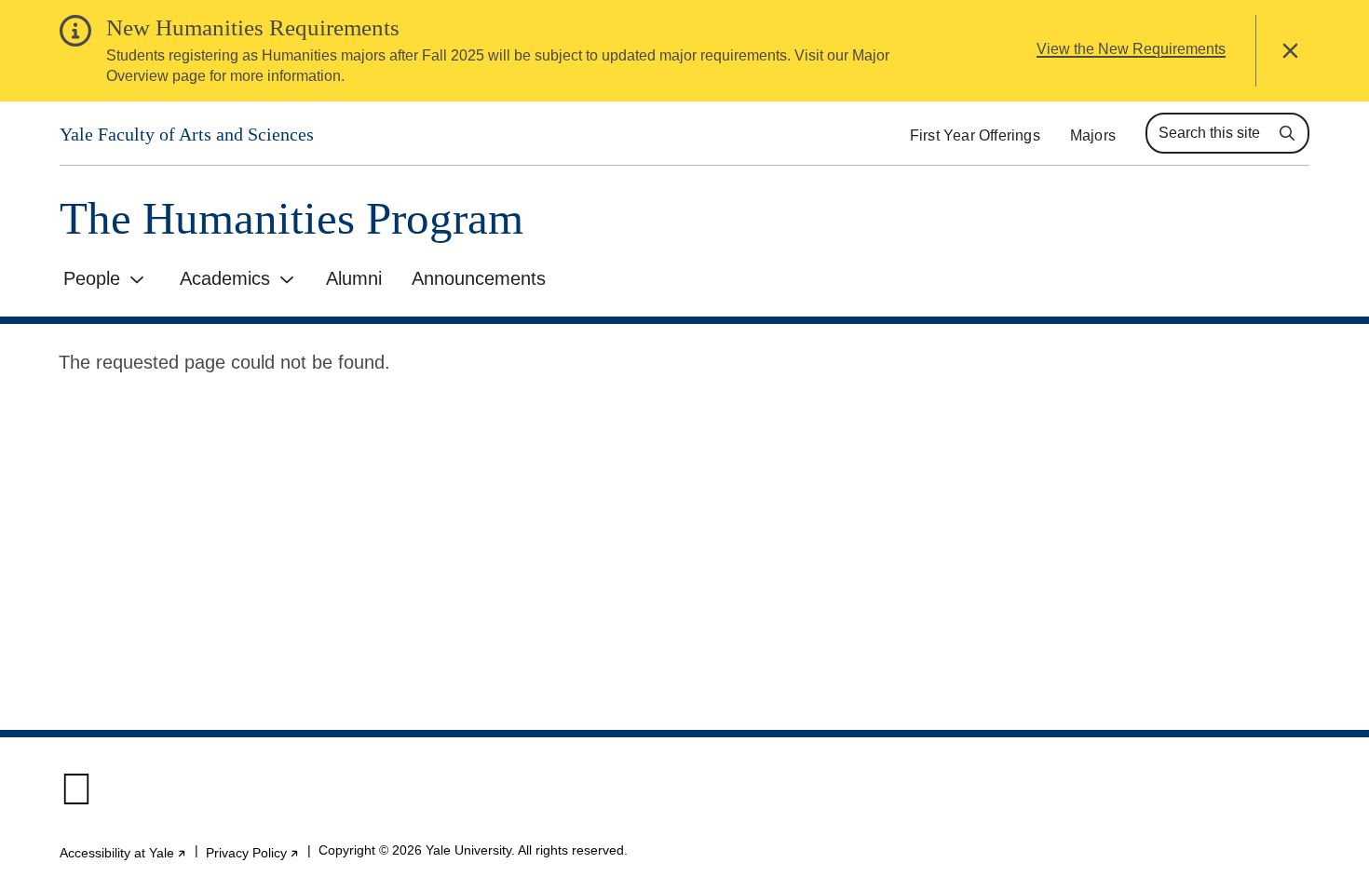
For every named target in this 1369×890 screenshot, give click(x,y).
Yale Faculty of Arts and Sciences (187, 134)
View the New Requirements (1131, 49)
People (91, 278)
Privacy (253, 852)
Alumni (354, 278)
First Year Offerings (975, 135)
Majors (1093, 135)
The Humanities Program (291, 218)
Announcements (479, 278)
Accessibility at (123, 852)
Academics (225, 278)
